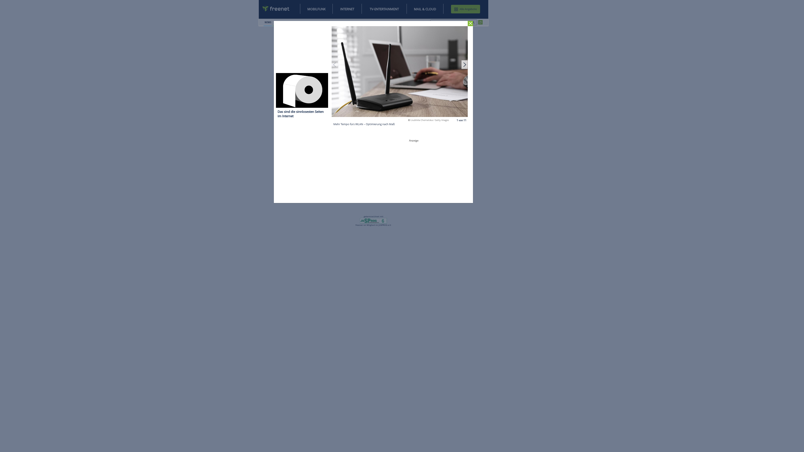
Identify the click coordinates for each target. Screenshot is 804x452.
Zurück (470, 23)
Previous (335, 64)
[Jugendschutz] (373, 220)
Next (464, 64)
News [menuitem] (268, 22)
